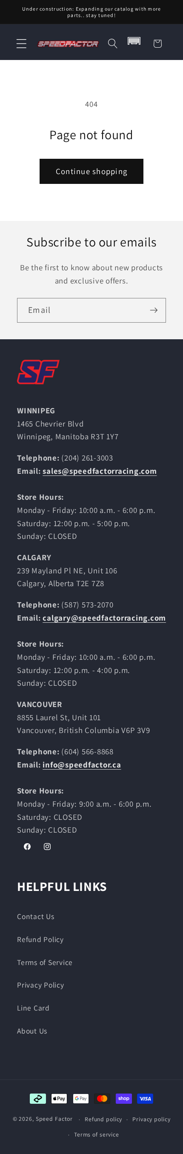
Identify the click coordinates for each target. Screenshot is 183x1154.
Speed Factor (54, 1119)
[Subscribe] (154, 310)
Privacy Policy (40, 985)
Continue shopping (91, 171)
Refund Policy (40, 939)
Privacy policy (151, 1119)
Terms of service (96, 1134)
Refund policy (103, 1119)
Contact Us (35, 916)
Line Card (33, 1008)
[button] (21, 43)
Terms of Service (45, 962)
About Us (32, 1031)
